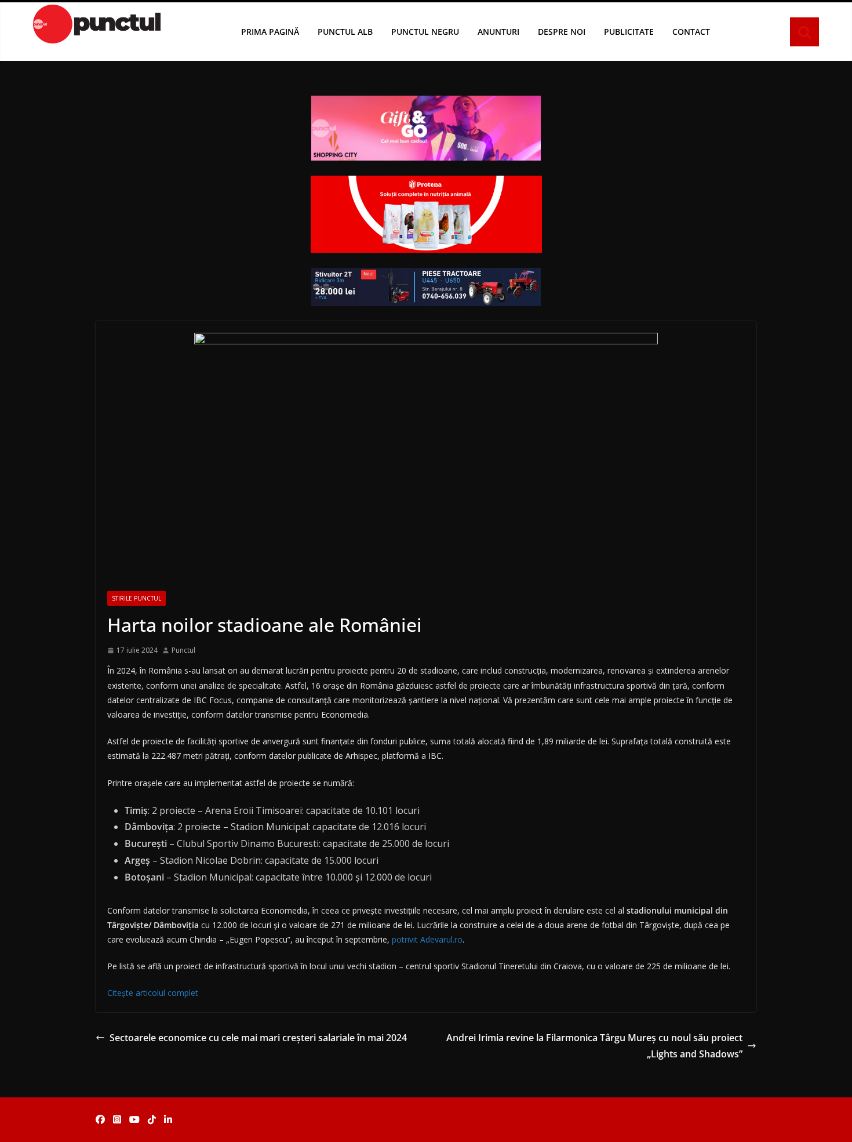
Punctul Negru (425, 31)
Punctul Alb (345, 31)
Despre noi (561, 31)
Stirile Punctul (136, 598)
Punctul (183, 650)
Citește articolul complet (152, 992)
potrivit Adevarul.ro (427, 939)
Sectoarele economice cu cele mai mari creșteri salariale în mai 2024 (258, 1037)
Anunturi (498, 31)
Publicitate (629, 31)
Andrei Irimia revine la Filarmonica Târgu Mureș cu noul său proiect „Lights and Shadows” (594, 1046)
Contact (691, 31)
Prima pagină (270, 31)
